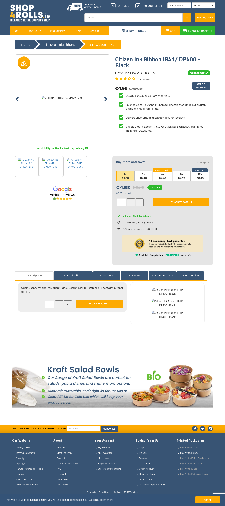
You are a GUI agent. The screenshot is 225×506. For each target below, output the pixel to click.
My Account (104, 447)
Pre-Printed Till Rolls (190, 447)
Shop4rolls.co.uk (24, 479)
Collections (144, 463)
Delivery (134, 275)
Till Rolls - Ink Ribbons (59, 44)
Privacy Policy (23, 447)
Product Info (63, 474)
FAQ (59, 468)
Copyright (21, 463)
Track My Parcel (205, 17)
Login (78, 31)
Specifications (73, 275)
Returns (143, 458)
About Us (61, 447)
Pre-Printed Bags (188, 468)
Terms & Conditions (25, 452)
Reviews (162, 275)
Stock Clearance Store (109, 468)
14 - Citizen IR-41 (101, 44)
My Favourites (105, 452)
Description (34, 275)
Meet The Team (64, 452)
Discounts (106, 275)
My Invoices (104, 458)
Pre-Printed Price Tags (191, 463)
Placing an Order (147, 474)
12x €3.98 (200, 176)
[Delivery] (86, 148)
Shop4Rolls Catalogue (27, 484)
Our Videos (62, 479)
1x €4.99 (125, 176)
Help (141, 447)
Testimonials (145, 479)
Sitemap (20, 474)
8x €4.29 (181, 176)
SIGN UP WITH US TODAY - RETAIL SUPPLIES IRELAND (39, 428)
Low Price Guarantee (67, 463)
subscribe (109, 428)
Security (20, 458)
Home (25, 44)
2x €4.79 (143, 176)
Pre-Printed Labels (189, 452)
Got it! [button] (207, 499)
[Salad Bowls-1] (112, 385)
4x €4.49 (162, 176)
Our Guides (62, 484)
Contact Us (62, 458)
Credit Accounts (147, 468)
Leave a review (190, 275)
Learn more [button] (106, 499)
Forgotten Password (108, 463)
